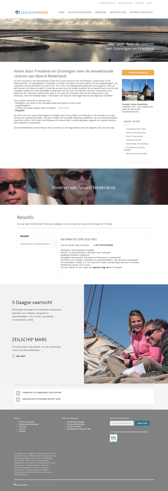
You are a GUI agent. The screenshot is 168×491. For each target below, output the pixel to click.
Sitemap (22, 431)
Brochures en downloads (29, 424)
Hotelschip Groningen (76, 422)
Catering (22, 426)
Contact (22, 429)
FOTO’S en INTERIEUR (125, 3)
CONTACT (149, 3)
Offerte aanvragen (26, 422)
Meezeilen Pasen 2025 (136, 153)
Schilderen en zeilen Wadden (134, 148)
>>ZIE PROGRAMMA (103, 245)
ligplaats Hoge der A (102, 267)
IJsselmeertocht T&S (135, 129)
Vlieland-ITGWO (133, 140)
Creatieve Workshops (76, 424)
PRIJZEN (24, 236)
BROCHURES (139, 3)
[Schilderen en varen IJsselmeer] (138, 90)
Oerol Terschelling (134, 136)
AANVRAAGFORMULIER (107, 3)
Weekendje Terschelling (137, 144)
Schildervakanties (74, 426)
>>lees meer (63, 108)
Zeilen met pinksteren (136, 133)
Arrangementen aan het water (79, 429)
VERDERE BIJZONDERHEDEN (34, 244)
